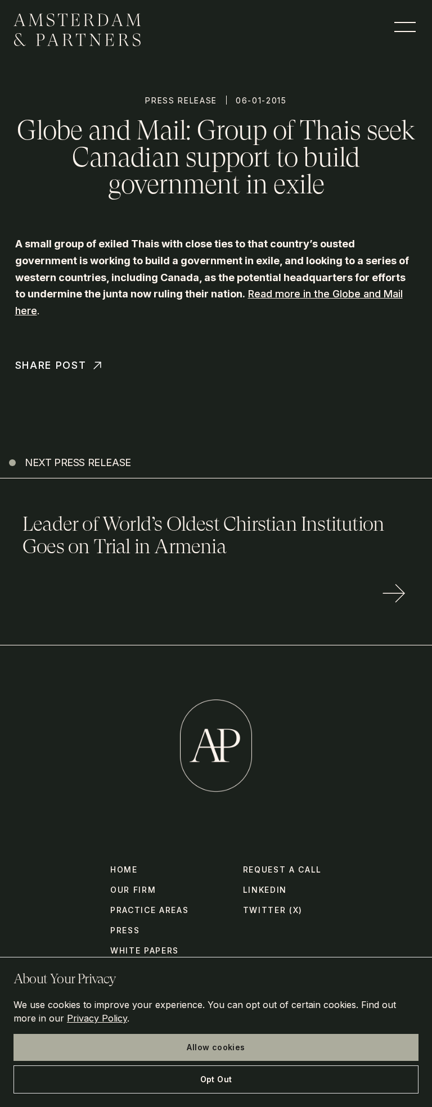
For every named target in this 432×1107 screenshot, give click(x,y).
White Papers (144, 950)
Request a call (282, 869)
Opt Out (216, 1079)
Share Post (51, 365)
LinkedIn (265, 889)
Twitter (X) (273, 910)
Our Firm (133, 889)
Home (124, 869)
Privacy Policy (97, 1018)
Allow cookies (216, 1047)
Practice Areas (149, 910)
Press (125, 930)
